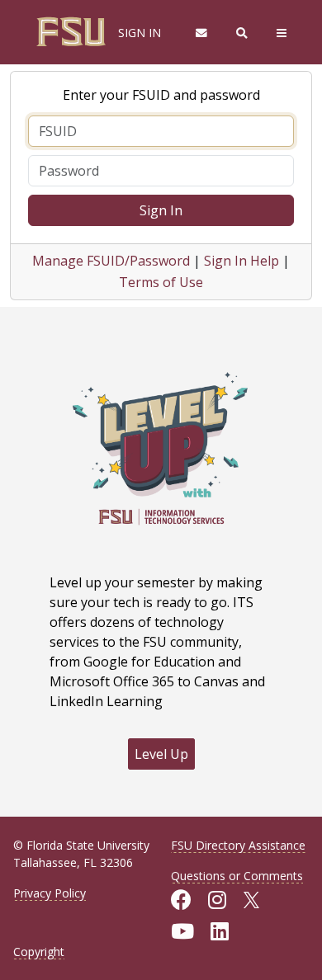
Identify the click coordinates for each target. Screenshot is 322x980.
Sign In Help (241, 261)
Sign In (161, 210)
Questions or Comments (237, 875)
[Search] (242, 32)
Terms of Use (161, 282)
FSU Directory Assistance (238, 845)
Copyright (38, 951)
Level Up (161, 754)
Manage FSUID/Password (111, 261)
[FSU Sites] (282, 32)
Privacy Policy (49, 893)
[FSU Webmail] (201, 32)
